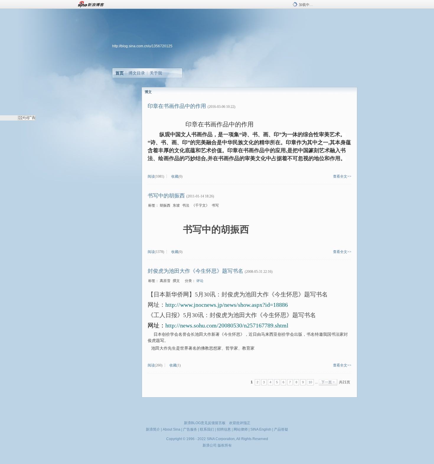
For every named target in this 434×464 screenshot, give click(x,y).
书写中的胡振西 (166, 196)
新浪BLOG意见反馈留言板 (205, 423)
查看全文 (340, 176)
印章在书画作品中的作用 (177, 106)
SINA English (260, 429)
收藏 (174, 176)
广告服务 (190, 429)
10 (310, 382)
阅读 (151, 176)
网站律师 (241, 429)
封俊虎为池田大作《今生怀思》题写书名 (195, 271)
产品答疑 (281, 429)
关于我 (156, 73)
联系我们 (207, 429)
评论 (199, 281)
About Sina (171, 429)
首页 (119, 73)
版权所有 (225, 445)
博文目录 (136, 73)
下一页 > (328, 382)
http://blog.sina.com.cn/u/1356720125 (142, 46)
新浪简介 (153, 429)
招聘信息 (224, 429)
